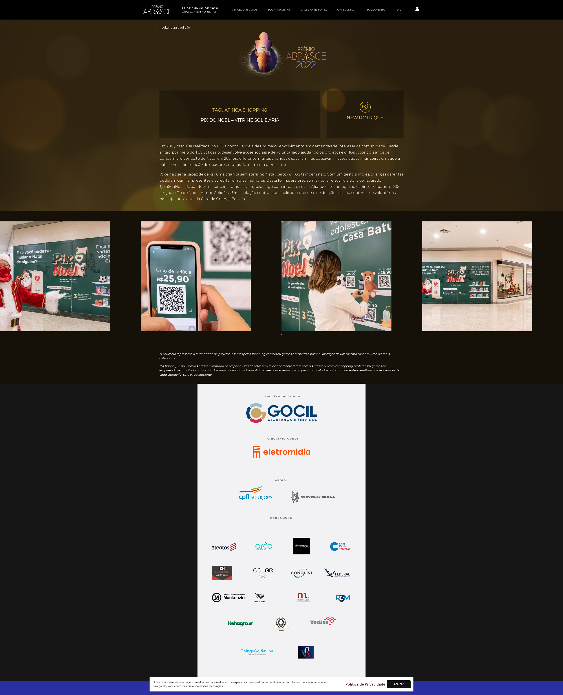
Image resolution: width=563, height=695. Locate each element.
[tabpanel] (70, 276)
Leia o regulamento (197, 374)
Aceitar (398, 684)
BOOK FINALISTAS (278, 9)
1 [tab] (281, 334)
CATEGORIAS (345, 9)
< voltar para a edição (174, 27)
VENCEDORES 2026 (244, 9)
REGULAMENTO (375, 9)
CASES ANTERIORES (314, 9)
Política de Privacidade (365, 684)
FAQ (398, 9)
